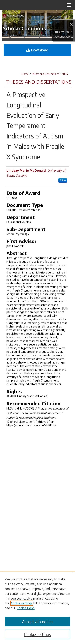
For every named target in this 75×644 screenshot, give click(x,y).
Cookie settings (22, 603)
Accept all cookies (37, 621)
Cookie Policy (26, 608)
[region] (37, 608)
